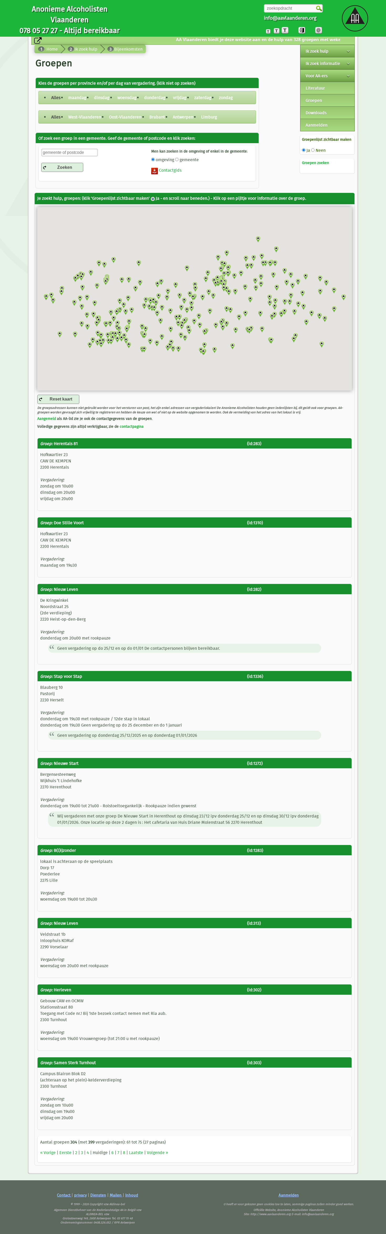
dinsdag (101, 97)
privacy (80, 1195)
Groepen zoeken (315, 162)
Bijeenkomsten (128, 49)
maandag (77, 97)
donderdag (154, 97)
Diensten (98, 1195)
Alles (55, 97)
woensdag (126, 97)
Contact (64, 1195)
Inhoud (131, 1195)
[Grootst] (285, 30)
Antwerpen (183, 117)
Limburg (209, 117)
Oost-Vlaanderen (125, 117)
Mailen (116, 1195)
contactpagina (132, 426)
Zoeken (64, 167)
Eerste (65, 1152)
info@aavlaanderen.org (290, 17)
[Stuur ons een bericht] (318, 30)
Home (52, 49)
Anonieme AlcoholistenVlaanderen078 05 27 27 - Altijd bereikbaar (69, 19)
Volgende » (157, 1152)
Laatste (136, 1152)
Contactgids (169, 170)
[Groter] (276, 30)
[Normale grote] (268, 30)
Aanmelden (289, 1195)
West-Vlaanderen (84, 117)
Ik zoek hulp (86, 49)
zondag (226, 97)
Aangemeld (46, 418)
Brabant (157, 117)
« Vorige (48, 1152)
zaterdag (202, 97)
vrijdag (179, 97)
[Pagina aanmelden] (302, 30)
